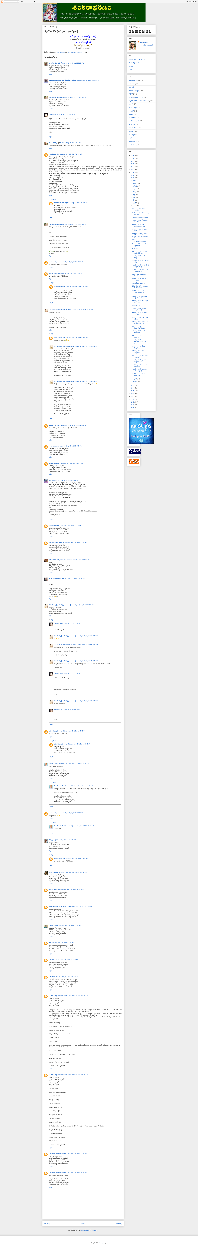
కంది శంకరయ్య (53, 143)
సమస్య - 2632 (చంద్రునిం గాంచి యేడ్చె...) (139, 252)
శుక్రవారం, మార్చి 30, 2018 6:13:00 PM (69, 673)
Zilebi (51, 114)
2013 (133, 396)
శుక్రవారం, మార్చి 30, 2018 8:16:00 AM (77, 286)
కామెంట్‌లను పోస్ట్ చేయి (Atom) (89, 1230)
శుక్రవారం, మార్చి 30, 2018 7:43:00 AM (72, 273)
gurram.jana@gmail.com (57, 542)
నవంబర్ (135, 183)
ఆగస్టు (135, 191)
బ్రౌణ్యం (131, 66)
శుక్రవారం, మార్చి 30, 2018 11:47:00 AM (74, 731)
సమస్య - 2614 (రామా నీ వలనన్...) (139, 365)
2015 (133, 391)
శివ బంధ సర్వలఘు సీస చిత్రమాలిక (139, 245)
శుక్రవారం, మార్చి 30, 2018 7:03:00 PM (69, 709)
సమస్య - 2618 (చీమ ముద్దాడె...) (138, 347)
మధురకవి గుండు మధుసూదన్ (57, 763)
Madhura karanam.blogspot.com (59, 906)
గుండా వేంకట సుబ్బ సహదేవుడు (57, 559)
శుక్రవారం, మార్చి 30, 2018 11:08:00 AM (73, 578)
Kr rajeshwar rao (54, 446)
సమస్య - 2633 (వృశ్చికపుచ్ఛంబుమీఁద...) (140, 240)
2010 (133, 405)
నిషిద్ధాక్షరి (131, 111)
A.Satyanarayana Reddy (56, 872)
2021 (133, 169)
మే (134, 200)
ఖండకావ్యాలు (132, 117)
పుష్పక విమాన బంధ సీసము (140, 236)
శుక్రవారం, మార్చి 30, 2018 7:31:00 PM (70, 925)
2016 (133, 388)
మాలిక (130, 69)
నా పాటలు (132, 124)
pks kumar (52, 480)
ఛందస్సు (131, 131)
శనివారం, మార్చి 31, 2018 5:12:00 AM (77, 995)
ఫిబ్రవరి (135, 379)
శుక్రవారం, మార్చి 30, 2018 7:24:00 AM (75, 224)
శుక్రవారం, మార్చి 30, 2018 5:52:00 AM (73, 63)
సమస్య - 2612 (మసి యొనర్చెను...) (138, 374)
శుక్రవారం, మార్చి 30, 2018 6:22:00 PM (87, 701)
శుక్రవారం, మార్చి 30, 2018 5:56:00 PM (87, 644)
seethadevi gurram (55, 262)
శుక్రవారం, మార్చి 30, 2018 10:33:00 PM (67, 959)
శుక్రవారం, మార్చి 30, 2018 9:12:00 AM (67, 480)
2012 (133, 399)
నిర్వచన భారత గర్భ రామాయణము (139, 101)
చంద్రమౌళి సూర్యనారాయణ (56, 425)
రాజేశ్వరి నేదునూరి (54, 925)
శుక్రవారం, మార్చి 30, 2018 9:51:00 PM (63, 942)
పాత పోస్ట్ (119, 1224)
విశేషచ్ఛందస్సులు (133, 128)
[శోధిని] (134, 463)
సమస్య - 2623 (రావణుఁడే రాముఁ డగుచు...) (140, 322)
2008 (133, 408)
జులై (134, 194)
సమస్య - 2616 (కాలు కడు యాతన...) (139, 356)
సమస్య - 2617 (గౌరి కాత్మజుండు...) (138, 351)
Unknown (52, 959)
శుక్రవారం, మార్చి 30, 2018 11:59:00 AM (77, 763)
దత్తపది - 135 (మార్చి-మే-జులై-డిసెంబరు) (139, 297)
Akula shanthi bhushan (56, 97)
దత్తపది (131, 94)
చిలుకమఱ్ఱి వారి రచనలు (136, 97)
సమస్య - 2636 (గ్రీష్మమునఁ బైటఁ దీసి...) (140, 221)
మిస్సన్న (51, 840)
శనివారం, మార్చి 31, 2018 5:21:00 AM (77, 1074)
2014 (133, 393)
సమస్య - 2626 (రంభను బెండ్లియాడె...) (139, 309)
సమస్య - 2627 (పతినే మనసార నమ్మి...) (138, 291)
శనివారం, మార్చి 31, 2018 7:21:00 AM (76, 1172)
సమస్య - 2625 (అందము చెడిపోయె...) (139, 313)
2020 (133, 172)
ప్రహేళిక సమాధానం (134, 121)
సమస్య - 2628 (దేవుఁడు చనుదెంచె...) (139, 279)
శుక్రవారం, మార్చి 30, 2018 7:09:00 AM (71, 143)
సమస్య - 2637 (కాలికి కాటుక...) (138, 209)
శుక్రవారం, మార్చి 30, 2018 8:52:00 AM (72, 463)
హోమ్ (83, 1224)
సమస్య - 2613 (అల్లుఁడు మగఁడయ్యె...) (139, 370)
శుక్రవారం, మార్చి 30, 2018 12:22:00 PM (65, 840)
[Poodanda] (135, 453)
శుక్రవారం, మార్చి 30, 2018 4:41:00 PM (87, 346)
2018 (133, 178)
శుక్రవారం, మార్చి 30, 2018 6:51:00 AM (64, 114)
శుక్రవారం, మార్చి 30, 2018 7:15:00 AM (71, 154)
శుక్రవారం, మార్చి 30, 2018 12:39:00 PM (82, 826)
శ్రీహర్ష (50, 942)
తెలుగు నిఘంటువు (134, 63)
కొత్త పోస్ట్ (47, 1224)
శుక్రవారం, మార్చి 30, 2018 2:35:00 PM (81, 906)
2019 (133, 175)
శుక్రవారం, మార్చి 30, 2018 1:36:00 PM (87, 636)
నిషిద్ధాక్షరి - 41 (136, 305)
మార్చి (134, 206)
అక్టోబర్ (135, 186)
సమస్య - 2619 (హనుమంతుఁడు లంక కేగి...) (139, 341)
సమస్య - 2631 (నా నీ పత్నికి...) (138, 256)
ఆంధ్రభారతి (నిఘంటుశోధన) (137, 59)
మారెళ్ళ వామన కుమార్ (55, 63)
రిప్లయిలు (53, 199)
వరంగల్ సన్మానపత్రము (138, 283)
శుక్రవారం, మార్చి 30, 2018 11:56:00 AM (79, 744)
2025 (133, 158)
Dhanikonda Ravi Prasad (57, 1153)
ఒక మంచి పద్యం (133, 144)
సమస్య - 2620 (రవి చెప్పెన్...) (138, 336)
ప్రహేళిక (131, 114)
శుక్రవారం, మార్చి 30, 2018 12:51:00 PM (72, 889)
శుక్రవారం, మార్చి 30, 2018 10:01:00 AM (78, 559)
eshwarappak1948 (54, 463)
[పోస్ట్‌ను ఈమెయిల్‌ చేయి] (86, 52)
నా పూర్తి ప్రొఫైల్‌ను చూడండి (145, 45)
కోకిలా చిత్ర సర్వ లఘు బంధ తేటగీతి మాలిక (140, 287)
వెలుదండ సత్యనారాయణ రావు (57, 995)
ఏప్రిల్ (134, 203)
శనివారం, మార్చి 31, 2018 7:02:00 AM (76, 1153)
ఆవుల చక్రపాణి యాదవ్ (55, 578)
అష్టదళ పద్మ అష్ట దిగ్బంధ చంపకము (139, 275)
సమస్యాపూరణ (133, 141)
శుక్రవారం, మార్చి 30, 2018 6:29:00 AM (75, 97)
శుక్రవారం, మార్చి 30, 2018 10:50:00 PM (67, 976)
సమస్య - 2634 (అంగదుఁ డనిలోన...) (139, 230)
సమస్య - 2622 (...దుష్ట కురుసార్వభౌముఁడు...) (139, 327)
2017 (133, 385)
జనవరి (135, 381)
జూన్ (134, 197)
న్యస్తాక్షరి (131, 104)
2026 (133, 155)
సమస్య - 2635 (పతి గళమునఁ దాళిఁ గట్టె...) (139, 225)
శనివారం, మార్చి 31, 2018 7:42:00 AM (82, 786)
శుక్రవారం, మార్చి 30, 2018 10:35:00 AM (76, 202)
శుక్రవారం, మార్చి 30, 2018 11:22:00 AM (82, 605)
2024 (133, 161)
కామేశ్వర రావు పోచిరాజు (55, 731)
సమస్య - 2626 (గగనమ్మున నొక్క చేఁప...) (140, 301)
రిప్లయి (50, 74)
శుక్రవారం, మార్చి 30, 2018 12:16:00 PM (72, 813)
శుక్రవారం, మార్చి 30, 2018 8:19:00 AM (77, 337)
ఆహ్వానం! (135, 248)
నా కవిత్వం (132, 134)
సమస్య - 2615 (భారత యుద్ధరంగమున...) (139, 360)
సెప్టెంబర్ (135, 189)
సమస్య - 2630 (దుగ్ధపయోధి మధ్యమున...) (140, 266)
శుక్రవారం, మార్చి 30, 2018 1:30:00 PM (69, 623)
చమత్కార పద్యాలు (134, 90)
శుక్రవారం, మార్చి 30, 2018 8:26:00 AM (75, 425)
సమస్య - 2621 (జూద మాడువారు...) (138, 331)
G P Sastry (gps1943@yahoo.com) (60, 309)
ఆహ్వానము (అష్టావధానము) (140, 217)
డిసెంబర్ (135, 180)
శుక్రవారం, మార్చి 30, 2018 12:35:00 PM (76, 872)
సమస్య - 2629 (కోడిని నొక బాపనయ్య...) (140, 270)
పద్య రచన (132, 84)
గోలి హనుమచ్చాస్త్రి (54, 525)
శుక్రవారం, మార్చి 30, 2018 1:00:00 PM (77, 858)
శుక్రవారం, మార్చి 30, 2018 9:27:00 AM (70, 525)
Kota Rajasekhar (54, 154)
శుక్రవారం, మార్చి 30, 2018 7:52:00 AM (82, 309)
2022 (133, 166)
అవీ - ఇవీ (131, 87)
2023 (133, 164)
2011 (132, 402)
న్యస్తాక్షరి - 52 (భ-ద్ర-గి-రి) (139, 234)
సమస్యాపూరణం (133, 80)
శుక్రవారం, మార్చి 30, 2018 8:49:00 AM (71, 446)
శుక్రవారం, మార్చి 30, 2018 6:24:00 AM (88, 80)
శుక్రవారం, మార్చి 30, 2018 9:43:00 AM (76, 542)
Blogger (101, 1243)
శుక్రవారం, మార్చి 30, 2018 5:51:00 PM (87, 381)
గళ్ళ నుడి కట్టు (133, 107)
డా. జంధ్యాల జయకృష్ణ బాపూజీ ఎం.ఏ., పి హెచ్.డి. (62, 80)
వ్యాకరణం (131, 138)
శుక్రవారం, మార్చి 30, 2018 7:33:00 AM (72, 262)
